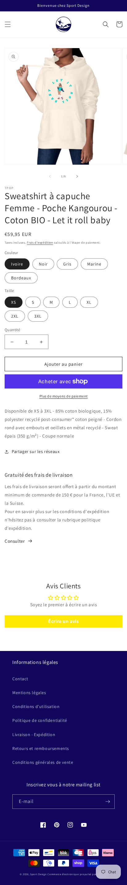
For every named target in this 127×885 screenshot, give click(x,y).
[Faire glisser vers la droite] (77, 176)
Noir (43, 264)
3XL (38, 316)
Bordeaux (21, 278)
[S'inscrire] (107, 801)
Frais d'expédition (40, 243)
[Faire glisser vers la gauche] (50, 176)
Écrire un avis (63, 621)
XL (89, 302)
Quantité (12, 329)
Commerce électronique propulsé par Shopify (77, 874)
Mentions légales (29, 692)
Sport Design (38, 874)
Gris (67, 264)
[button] (7, 24)
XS (13, 302)
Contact (20, 678)
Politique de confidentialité (39, 720)
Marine (94, 264)
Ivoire (17, 264)
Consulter (15, 541)
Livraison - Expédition (33, 734)
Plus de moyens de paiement (63, 396)
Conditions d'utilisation (35, 706)
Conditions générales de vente (42, 762)
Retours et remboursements (40, 748)
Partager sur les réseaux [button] (35, 451)
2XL (14, 316)
